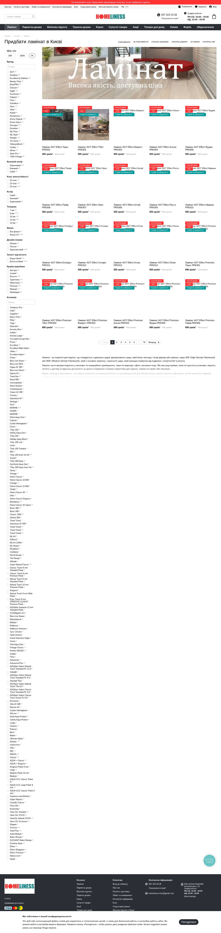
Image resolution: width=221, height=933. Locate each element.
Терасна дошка (82, 27)
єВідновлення (205, 27)
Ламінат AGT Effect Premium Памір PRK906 (200, 321)
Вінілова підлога (57, 27)
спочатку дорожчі (179, 42)
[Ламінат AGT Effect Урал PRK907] (93, 182)
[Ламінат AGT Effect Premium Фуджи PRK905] (165, 298)
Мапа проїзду (190, 896)
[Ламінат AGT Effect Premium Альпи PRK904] (129, 298)
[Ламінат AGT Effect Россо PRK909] (165, 182)
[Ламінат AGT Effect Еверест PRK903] (129, 124)
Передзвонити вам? (169, 18)
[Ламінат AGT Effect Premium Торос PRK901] (200, 240)
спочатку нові (209, 42)
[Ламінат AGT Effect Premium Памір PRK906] (200, 298)
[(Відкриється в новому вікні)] (20, 908)
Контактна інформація (62, 7)
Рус (126, 7)
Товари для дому (154, 27)
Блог (76, 7)
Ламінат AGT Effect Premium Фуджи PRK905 (164, 321)
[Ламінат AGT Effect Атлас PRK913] (129, 240)
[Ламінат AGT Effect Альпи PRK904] (165, 124)
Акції (136, 27)
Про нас (8, 7)
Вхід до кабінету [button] (120, 884)
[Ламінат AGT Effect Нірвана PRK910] (200, 182)
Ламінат (12, 27)
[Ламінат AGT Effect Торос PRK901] (57, 124)
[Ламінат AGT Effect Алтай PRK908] (129, 182)
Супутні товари (118, 27)
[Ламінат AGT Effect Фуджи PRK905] (200, 124)
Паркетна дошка (32, 27)
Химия (174, 27)
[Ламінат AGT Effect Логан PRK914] (165, 240)
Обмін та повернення (41, 7)
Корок (99, 27)
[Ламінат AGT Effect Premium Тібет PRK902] (57, 298)
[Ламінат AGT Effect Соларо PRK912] (93, 240)
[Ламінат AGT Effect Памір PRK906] (57, 182)
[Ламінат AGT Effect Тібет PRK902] (93, 124)
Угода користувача (88, 7)
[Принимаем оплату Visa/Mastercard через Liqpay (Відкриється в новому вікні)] (11, 908)
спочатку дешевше (160, 42)
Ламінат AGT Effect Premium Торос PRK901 (200, 263)
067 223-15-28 (169, 15)
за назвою (195, 42)
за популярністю (140, 42)
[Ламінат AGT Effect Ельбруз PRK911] (57, 240)
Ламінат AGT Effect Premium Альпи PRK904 (128, 321)
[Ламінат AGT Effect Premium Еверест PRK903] (93, 298)
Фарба (187, 27)
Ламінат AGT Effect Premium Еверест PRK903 (92, 321)
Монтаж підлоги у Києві (108, 7)
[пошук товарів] (33, 16)
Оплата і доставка (21, 7)
